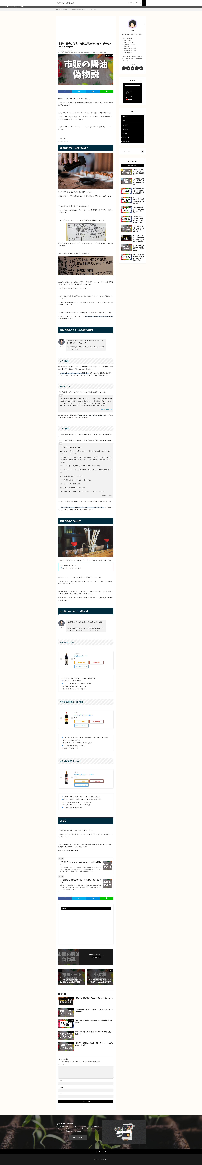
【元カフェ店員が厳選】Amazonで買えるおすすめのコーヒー (94, 999)
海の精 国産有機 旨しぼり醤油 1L (83, 715)
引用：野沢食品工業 (106, 409)
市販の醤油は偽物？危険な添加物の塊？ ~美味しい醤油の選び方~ (83, 9)
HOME (58, 9)
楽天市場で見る (96, 662)
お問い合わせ (126, 141)
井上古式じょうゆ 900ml (81, 656)
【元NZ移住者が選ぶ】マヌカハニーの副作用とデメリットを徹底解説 (94, 1010)
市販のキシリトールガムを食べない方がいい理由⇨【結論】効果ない (94, 1033)
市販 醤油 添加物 (72, 52)
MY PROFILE (126, 137)
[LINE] (106, 91)
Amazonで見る (81, 662)
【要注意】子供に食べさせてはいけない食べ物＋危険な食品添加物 (80, 863)
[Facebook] (65, 91)
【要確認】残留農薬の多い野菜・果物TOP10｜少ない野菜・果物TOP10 (138, 219)
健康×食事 (65, 9)
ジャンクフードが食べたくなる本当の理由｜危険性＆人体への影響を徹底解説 (138, 238)
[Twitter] (79, 91)
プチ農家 (125, 133)
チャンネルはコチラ (78, 1137)
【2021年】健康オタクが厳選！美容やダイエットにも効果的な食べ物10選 (94, 1044)
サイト (60, 1093)
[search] (142, 151)
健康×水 (125, 121)
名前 (60, 1080)
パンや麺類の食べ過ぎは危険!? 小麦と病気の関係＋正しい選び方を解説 (80, 881)
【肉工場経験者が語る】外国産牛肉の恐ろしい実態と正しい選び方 (138, 181)
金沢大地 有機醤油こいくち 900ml (84, 774)
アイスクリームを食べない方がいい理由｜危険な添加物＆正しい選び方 (138, 200)
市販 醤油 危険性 (64, 52)
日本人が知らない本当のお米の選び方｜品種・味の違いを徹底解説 (93, 1021)
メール (60, 1087)
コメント (61, 1064)
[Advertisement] (85, 30)
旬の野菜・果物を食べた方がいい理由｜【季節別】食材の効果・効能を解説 (138, 191)
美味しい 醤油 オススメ (94, 52)
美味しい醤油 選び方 (104, 52)
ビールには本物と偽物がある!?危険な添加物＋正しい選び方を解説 (138, 248)
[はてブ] (93, 91)
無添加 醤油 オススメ (82, 52)
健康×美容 (125, 125)
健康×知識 (125, 129)
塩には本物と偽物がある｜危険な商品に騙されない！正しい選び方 (138, 210)
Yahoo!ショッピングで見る (81, 666)
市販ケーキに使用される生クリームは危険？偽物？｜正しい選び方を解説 (138, 257)
